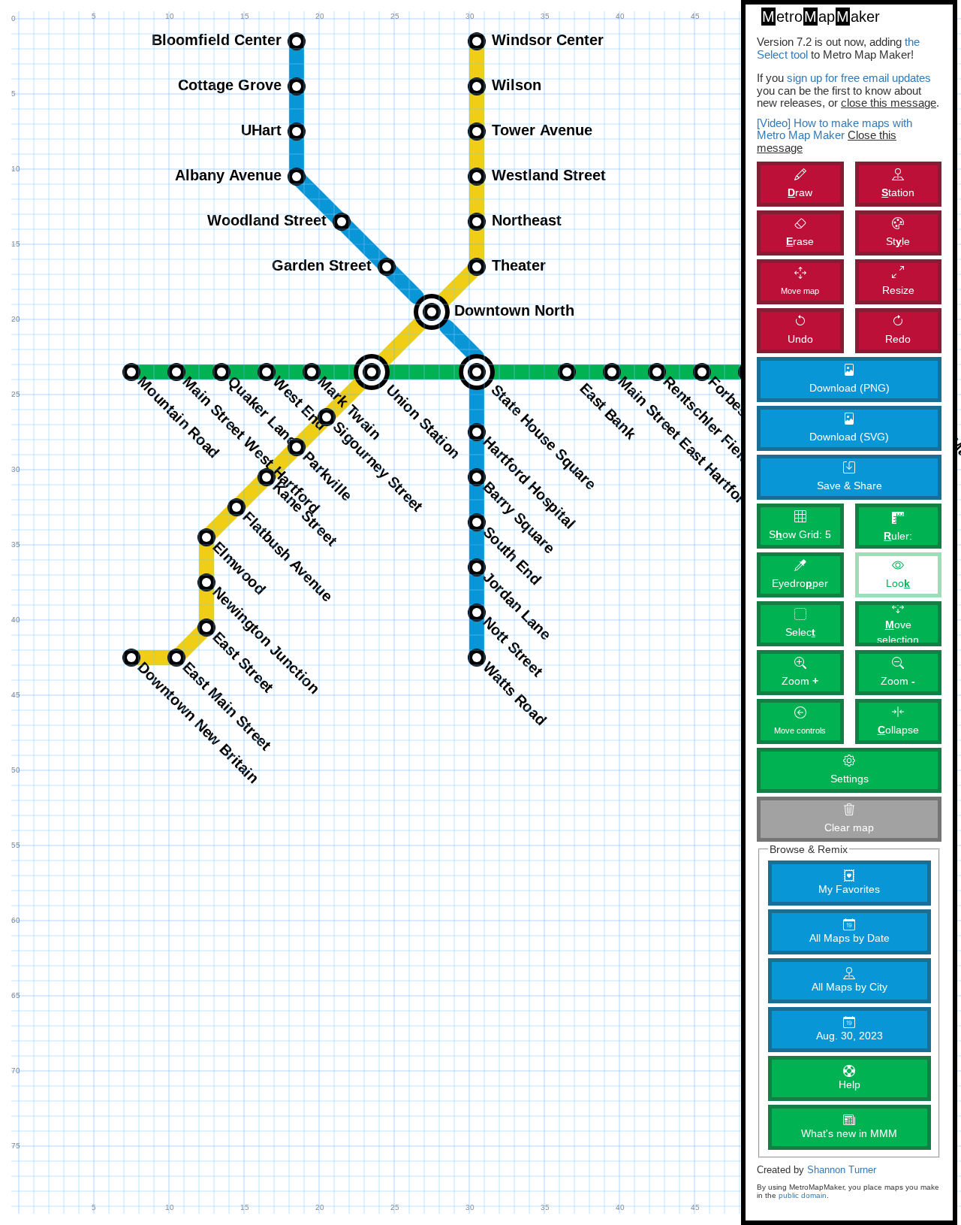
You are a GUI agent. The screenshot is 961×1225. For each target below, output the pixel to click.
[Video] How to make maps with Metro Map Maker (834, 129)
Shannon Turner (841, 1170)
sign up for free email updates (859, 77)
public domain (803, 1195)
